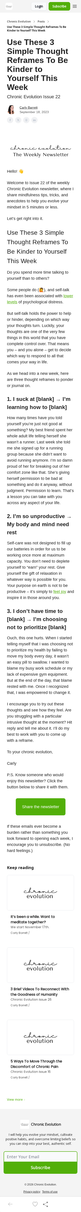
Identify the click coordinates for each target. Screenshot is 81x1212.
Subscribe (59, 6)
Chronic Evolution (19, 21)
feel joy (59, 591)
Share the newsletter (40, 807)
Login (39, 6)
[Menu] (74, 5)
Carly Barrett (29, 107)
